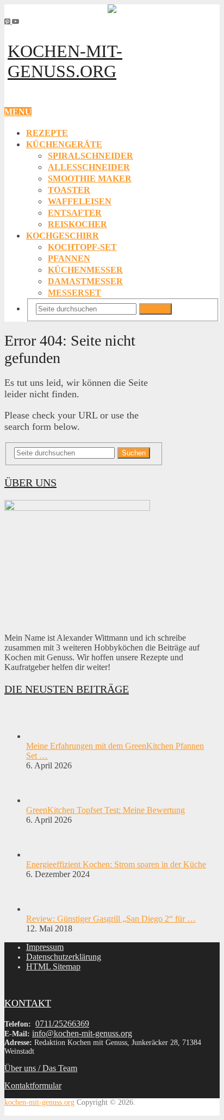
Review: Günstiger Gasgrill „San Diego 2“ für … (111, 918)
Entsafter (75, 212)
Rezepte (47, 132)
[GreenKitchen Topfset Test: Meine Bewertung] (45, 800)
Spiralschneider (90, 155)
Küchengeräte (64, 144)
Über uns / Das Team (40, 1068)
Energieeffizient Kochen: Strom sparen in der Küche (116, 864)
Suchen (155, 309)
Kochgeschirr (62, 235)
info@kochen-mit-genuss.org (82, 1033)
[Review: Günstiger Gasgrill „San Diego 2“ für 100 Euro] (45, 908)
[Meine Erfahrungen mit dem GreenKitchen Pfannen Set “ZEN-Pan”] (45, 736)
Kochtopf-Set (82, 247)
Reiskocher (77, 224)
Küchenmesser (85, 269)
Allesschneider (89, 167)
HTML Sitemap (53, 966)
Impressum (45, 947)
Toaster (69, 190)
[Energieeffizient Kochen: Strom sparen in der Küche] (45, 854)
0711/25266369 (62, 1023)
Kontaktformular (32, 1085)
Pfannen (69, 258)
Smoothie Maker (90, 178)
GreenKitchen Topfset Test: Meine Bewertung (105, 810)
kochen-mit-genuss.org (65, 61)
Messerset (74, 292)
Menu (18, 111)
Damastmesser (85, 281)
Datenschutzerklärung (63, 956)
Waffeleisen (79, 201)
